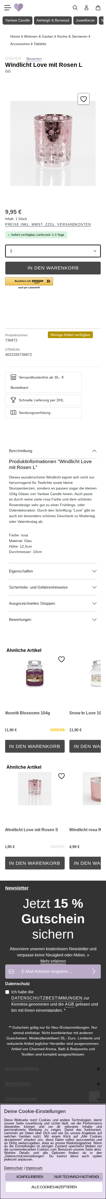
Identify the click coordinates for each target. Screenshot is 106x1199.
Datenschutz (13, 1168)
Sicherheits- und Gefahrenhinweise (38, 587)
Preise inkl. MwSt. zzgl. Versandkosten (48, 224)
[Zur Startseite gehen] (18, 7)
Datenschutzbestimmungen (47, 998)
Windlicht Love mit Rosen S (31, 830)
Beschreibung (20, 451)
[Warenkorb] (98, 8)
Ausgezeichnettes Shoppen (32, 603)
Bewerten (33, 59)
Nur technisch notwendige (78, 1177)
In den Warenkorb (53, 267)
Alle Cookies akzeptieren (54, 1187)
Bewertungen (20, 620)
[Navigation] (8, 8)
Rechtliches (18, 1083)
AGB (69, 1004)
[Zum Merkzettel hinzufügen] (84, 99)
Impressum (34, 1168)
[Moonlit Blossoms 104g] (34, 672)
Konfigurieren (29, 1177)
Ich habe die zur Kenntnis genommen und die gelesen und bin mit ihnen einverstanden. (54, 1001)
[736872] (53, 143)
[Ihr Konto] (86, 8)
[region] (53, 143)
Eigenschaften (21, 571)
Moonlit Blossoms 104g (27, 713)
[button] (29, 283)
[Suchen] (75, 8)
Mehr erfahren (53, 961)
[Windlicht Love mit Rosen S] (34, 788)
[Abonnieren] (94, 971)
